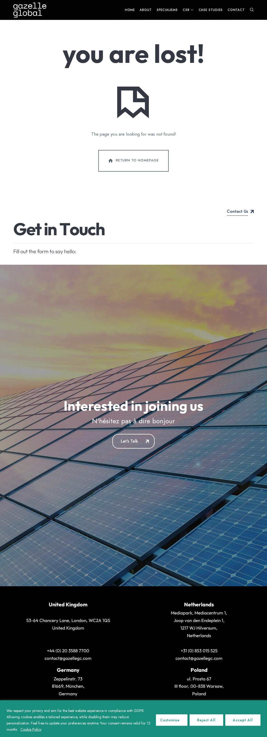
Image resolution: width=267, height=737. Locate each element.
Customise (170, 720)
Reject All (206, 720)
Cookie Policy (30, 729)
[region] (133, 718)
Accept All (243, 720)
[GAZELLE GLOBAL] (29, 10)
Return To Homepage (137, 160)
